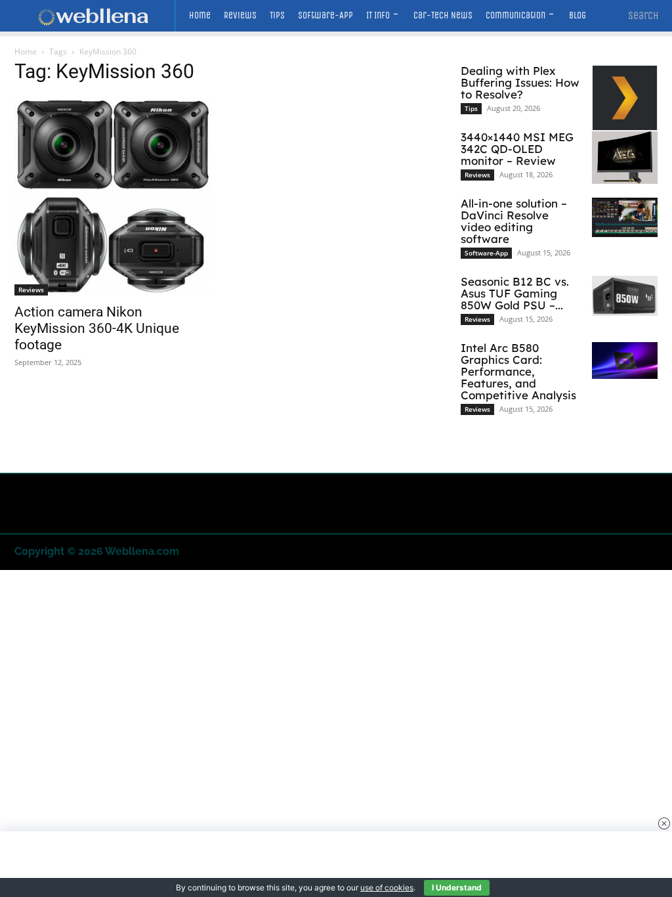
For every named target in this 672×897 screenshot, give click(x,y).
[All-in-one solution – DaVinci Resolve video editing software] (625, 217)
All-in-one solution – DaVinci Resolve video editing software (514, 221)
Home (25, 51)
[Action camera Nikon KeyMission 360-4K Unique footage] (112, 196)
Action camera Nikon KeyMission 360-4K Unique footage (96, 328)
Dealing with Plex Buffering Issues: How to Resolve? (520, 82)
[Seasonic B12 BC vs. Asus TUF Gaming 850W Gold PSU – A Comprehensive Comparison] (625, 296)
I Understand (457, 887)
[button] (643, 16)
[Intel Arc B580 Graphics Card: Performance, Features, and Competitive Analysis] (625, 360)
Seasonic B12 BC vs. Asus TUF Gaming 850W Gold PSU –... (515, 293)
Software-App (486, 252)
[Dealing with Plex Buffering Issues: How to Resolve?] (625, 98)
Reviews (31, 289)
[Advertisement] (336, 864)
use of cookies (386, 887)
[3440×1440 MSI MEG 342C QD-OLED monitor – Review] (625, 157)
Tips (471, 108)
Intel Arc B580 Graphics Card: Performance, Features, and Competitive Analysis (518, 371)
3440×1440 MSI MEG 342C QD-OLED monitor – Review (517, 148)
